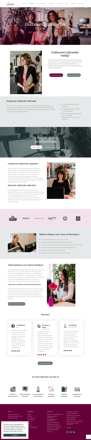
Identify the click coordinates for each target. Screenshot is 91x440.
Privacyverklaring (32, 427)
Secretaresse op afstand (73, 415)
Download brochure (56, 75)
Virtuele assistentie (71, 413)
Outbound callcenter (72, 411)
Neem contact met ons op (16, 304)
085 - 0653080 (36, 147)
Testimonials (30, 420)
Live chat (49, 431)
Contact (73, 3)
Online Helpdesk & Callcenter (52, 416)
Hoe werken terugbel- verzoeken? (72, 423)
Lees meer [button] (20, 431)
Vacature (80, 3)
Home (24, 3)
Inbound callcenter (52, 429)
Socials (68, 427)
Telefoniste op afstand (53, 428)
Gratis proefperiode (74, 75)
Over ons (59, 3)
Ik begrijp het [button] (15, 435)
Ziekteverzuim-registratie (54, 426)
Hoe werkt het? (42, 3)
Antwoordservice (71, 417)
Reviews (51, 3)
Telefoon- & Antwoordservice (55, 414)
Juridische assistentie (53, 422)
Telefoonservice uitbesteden (74, 421)
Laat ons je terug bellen (52, 147)
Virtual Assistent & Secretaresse (52, 420)
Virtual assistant (71, 419)
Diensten (31, 3)
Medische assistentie (53, 424)
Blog (66, 3)
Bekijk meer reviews (45, 363)
